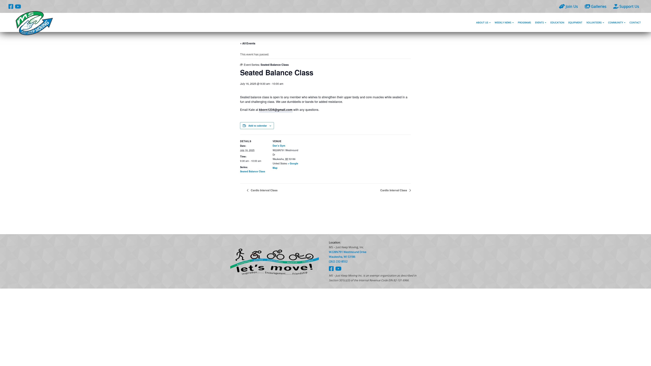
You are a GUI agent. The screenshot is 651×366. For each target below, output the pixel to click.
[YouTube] (18, 6)
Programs (524, 22)
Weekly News (503, 22)
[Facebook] (10, 6)
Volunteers (594, 22)
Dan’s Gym (279, 145)
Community (616, 22)
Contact (635, 22)
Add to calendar (257, 125)
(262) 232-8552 (338, 261)
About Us (482, 22)
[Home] (274, 261)
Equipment (575, 22)
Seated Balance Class (252, 171)
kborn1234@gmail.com (275, 109)
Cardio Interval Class (264, 190)
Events (540, 22)
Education (557, 22)
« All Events (247, 43)
